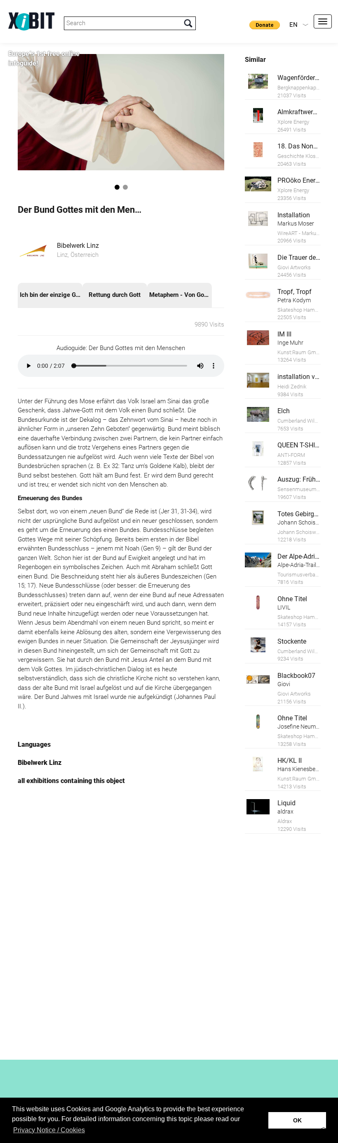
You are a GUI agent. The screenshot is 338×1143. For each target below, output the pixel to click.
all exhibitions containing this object (71, 781)
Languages (34, 744)
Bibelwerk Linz (78, 245)
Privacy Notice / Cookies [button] (49, 1130)
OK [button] (297, 1120)
